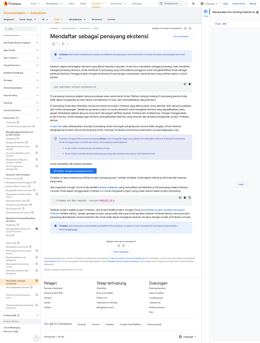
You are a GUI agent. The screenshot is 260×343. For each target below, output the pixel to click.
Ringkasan (9, 19)
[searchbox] (20, 29)
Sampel (47, 297)
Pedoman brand (157, 307)
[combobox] (173, 3)
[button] (18, 35)
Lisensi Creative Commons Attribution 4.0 (129, 258)
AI (43, 19)
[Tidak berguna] (190, 28)
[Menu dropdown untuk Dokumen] (104, 3)
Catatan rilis (155, 302)
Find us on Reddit (105, 293)
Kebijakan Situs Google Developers (123, 261)
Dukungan (137, 3)
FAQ (151, 312)
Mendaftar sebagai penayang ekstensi (73, 171)
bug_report (257, 12)
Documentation (15, 13)
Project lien (56, 126)
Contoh (111, 19)
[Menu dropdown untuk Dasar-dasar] (36, 19)
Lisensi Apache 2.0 (52, 261)
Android (82, 324)
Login (241, 184)
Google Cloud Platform (130, 324)
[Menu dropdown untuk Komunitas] (125, 3)
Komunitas (116, 3)
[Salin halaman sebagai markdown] (63, 43)
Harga (83, 3)
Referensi (97, 19)
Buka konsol (239, 3)
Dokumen (96, 3)
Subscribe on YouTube (107, 302)
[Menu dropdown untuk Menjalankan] (62, 3)
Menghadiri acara (105, 307)
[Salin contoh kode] (189, 197)
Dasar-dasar (25, 19)
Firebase (54, 28)
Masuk (253, 3)
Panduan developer (53, 288)
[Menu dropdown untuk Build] (39, 3)
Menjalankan (52, 3)
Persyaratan (49, 336)
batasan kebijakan (108, 187)
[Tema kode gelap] (189, 84)
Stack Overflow (156, 293)
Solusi (71, 3)
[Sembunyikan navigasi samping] (36, 338)
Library (47, 302)
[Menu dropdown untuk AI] (48, 19)
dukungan (72, 229)
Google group (156, 297)
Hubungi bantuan (157, 288)
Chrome (96, 324)
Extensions (38, 13)
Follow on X (102, 297)
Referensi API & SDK (53, 293)
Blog (225, 3)
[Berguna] (185, 28)
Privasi (61, 336)
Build (33, 3)
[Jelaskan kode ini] (185, 84)
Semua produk (154, 324)
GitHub (47, 307)
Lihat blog (101, 288)
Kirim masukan (181, 36)
